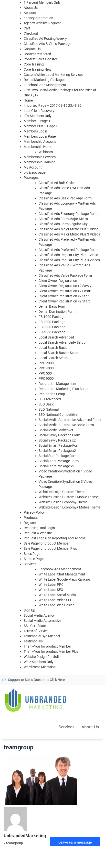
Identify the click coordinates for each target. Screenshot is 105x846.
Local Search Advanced (56, 337)
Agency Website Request (42, 23)
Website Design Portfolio (42, 657)
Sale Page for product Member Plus (50, 548)
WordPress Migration (40, 667)
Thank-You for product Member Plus (51, 651)
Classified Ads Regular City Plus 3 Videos (69, 260)
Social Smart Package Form (59, 445)
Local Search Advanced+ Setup (62, 342)
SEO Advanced (50, 399)
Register (30, 523)
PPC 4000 (46, 368)
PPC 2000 (46, 363)
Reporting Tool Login (39, 528)
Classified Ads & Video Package (47, 44)
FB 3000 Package (52, 327)
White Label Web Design (56, 605)
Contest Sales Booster (40, 59)
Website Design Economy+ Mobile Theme (69, 507)
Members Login (35, 131)
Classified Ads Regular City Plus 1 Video (68, 255)
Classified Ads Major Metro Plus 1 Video (68, 229)
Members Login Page (40, 136)
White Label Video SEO (56, 600)
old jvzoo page (34, 172)
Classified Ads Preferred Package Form (68, 250)
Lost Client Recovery (39, 111)
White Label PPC (51, 584)
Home (28, 100)
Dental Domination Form (57, 311)
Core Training (34, 64)
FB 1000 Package (52, 317)
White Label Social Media (57, 595)
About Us (31, 8)
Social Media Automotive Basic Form (66, 425)
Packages (31, 178)
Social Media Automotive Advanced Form (70, 420)
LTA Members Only (38, 116)
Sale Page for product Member (47, 543)
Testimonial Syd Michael (42, 636)
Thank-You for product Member (47, 646)
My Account (33, 167)
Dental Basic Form (52, 306)
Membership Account (40, 141)
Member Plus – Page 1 (41, 126)
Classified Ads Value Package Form (65, 275)
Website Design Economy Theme (63, 502)
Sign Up (29, 610)
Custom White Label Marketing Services (53, 75)
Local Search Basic (53, 348)
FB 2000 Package (52, 322)
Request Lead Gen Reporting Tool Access (54, 538)
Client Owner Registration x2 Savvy (65, 286)
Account (30, 13)
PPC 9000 (46, 378)
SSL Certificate (35, 626)
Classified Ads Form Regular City (63, 224)
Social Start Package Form (59, 461)
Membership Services (40, 157)
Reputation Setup (52, 394)
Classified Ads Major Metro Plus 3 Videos (69, 234)
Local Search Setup (53, 358)
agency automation (38, 18)
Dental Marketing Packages (44, 80)
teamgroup (14, 843)
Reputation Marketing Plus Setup (63, 389)
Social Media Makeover (56, 430)
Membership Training (39, 162)
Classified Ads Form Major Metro (63, 219)
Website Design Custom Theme (62, 492)
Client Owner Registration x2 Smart (65, 291)
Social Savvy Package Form (59, 435)
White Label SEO (51, 590)
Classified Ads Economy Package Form (68, 214)
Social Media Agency (39, 615)
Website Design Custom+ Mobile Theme (68, 497)
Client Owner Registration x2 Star (64, 296)
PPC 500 (45, 373)
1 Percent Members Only (42, 2)
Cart (27, 28)
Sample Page (33, 559)
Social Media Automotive (42, 621)
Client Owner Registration (58, 281)
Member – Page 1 (37, 121)
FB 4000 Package (52, 332)
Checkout (31, 33)
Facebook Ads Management (45, 85)
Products (31, 518)
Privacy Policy (34, 512)
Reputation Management (57, 384)
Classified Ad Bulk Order (57, 183)
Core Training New (37, 69)
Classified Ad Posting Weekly (45, 38)
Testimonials (33, 641)
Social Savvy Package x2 (57, 440)
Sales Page (32, 554)
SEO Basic (46, 404)
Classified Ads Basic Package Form (65, 198)
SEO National (49, 409)
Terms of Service (36, 631)
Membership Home (38, 147)
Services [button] (66, 726)
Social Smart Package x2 (57, 451)
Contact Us (32, 49)
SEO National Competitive (58, 414)
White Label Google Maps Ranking (64, 579)
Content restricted (37, 54)
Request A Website (38, 533)
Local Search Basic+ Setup (59, 353)
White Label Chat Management (62, 574)
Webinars (46, 152)
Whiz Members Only (38, 662)
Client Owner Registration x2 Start (64, 301)
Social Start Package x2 (56, 466)
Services (30, 564)
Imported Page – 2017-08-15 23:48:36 (52, 105)
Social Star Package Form (58, 456)
